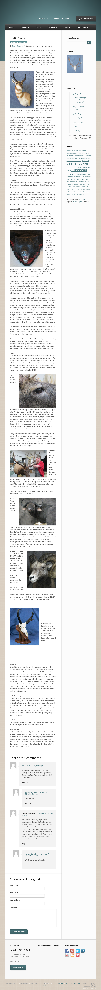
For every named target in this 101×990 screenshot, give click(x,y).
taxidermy (86, 215)
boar (75, 181)
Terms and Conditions (67, 983)
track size (78, 218)
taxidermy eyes (71, 218)
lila (23, 766)
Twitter (56, 19)
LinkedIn (67, 19)
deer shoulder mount (77, 195)
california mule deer (83, 184)
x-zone (71, 225)
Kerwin (73, 210)
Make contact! (18, 967)
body (78, 181)
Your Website (15, 900)
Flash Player (77, 232)
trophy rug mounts (82, 220)
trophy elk (73, 220)
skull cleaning (79, 215)
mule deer (75, 213)
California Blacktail (72, 184)
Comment (13, 907)
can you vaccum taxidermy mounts (77, 186)
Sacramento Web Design (89, 988)
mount (78, 210)
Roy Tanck (82, 230)
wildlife (80, 223)
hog (72, 207)
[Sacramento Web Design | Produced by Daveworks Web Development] (89, 984)
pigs (88, 213)
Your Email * (14, 892)
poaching (69, 215)
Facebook (44, 19)
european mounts (82, 205)
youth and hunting (79, 225)
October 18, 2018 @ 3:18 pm (37, 766)
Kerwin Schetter (17, 46)
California (83, 181)
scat (73, 215)
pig (85, 213)
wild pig (84, 223)
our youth (81, 213)
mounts (82, 210)
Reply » (25, 782)
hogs (75, 207)
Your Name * (14, 885)
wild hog (69, 223)
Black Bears (70, 181)
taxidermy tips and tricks (18, 42)
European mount (77, 202)
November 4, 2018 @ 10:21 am (37, 793)
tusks (89, 220)
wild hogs (74, 223)
